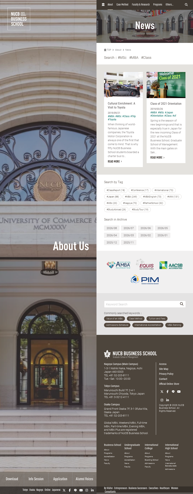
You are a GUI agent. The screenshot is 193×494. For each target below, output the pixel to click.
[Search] (182, 304)
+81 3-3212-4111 (119, 397)
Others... (169, 4)
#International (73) (164, 190)
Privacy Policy (166, 373)
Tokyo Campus (111, 385)
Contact (163, 378)
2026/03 (129, 235)
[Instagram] (87, 490)
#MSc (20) (112, 203)
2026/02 (146, 235)
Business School (112, 444)
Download (12, 479)
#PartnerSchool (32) (153, 203)
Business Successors (138, 488)
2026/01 (163, 235)
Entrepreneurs (120, 488)
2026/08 (112, 228)
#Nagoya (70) (130, 203)
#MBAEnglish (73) (152, 196)
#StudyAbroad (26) (116, 209)
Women (174, 488)
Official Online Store (169, 383)
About (110, 4)
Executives (153, 488)
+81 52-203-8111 (119, 375)
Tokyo (25, 490)
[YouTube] (81, 490)
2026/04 (112, 235)
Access (162, 363)
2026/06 (146, 228)
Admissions (150, 463)
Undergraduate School (132, 446)
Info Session (36, 479)
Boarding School (151, 460)
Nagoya (39, 490)
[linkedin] (92, 490)
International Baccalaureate (170, 464)
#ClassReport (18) (116, 190)
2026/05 (163, 228)
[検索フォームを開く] (186, 5)
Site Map (163, 368)
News (128, 50)
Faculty (107, 463)
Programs (157, 4)
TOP (108, 50)
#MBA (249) (131, 196)
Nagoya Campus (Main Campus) (121, 363)
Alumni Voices (84, 479)
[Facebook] (70, 490)
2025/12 (112, 242)
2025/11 (129, 242)
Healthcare (165, 488)
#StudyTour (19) (140, 209)
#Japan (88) (113, 196)
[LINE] (75, 490)
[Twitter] (64, 490)
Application (60, 479)
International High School (171, 446)
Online (48, 490)
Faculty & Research (141, 4)
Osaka (32, 490)
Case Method (122, 4)
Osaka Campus (112, 404)
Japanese (56, 490)
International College (151, 446)
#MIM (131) (173, 196)
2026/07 (129, 228)
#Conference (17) (140, 190)
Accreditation (109, 456)
